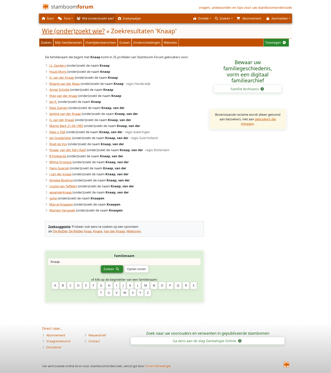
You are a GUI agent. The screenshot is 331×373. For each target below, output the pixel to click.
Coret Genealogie (158, 366)
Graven (124, 42)
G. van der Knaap (61, 77)
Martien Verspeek (62, 210)
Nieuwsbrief (97, 335)
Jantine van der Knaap (65, 114)
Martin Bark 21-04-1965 (66, 126)
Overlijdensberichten (100, 42)
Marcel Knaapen (61, 204)
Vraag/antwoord (58, 341)
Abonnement (55, 335)
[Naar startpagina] (286, 364)
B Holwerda (57, 156)
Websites (170, 42)
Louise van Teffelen (63, 186)
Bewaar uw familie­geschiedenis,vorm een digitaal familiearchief (247, 71)
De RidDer (60, 231)
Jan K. (53, 102)
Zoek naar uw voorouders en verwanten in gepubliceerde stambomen (207, 333)
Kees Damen (58, 108)
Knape (97, 231)
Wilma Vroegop (60, 162)
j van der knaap (60, 174)
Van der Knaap (114, 231)
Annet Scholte (59, 90)
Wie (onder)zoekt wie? (73, 31)
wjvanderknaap (60, 192)
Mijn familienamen (68, 42)
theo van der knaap (63, 96)
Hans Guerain (59, 168)
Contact (94, 341)
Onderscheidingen (146, 42)
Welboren (134, 231)
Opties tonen (136, 269)
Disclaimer (54, 347)
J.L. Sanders (57, 65)
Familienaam (124, 256)
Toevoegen (273, 42)
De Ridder (76, 231)
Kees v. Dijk (57, 132)
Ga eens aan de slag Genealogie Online (205, 341)
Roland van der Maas (64, 84)
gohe (53, 198)
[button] (202, 18)
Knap (88, 231)
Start (50, 18)
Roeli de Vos (58, 144)
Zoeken (46, 42)
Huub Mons (57, 72)
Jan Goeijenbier (60, 138)
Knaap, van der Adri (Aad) (67, 150)
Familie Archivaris (245, 89)
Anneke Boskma (61, 180)
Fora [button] (66, 18)
